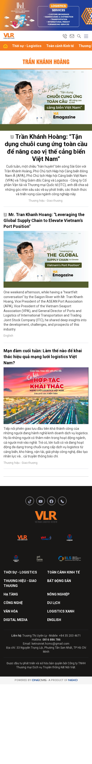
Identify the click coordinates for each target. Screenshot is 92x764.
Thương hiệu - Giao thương (46, 200)
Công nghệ (13, 603)
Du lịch (53, 603)
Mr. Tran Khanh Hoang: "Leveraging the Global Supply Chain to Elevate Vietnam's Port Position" (44, 220)
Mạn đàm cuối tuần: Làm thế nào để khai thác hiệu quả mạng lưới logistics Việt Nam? (43, 356)
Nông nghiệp (58, 594)
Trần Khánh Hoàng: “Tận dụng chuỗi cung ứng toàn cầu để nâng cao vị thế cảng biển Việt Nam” (46, 147)
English (8, 335)
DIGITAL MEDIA (15, 620)
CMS (39, 680)
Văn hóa (11, 611)
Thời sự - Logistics (27, 46)
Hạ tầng (11, 594)
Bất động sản (59, 581)
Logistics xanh (60, 611)
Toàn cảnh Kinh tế (60, 46)
